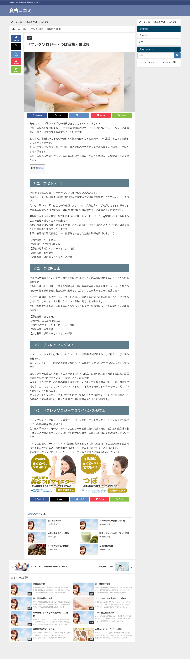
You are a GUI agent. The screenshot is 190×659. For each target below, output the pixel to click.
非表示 (40, 168)
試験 (29, 38)
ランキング (144, 35)
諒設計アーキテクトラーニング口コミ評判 (157, 62)
